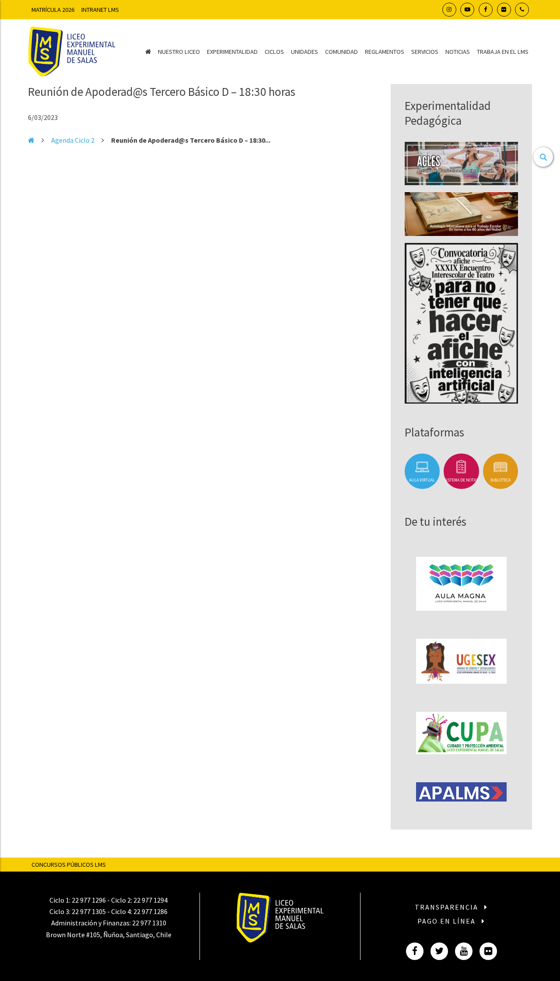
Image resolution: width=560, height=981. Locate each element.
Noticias (457, 52)
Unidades (304, 52)
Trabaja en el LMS (502, 52)
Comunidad (341, 52)
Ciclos (274, 52)
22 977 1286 (150, 911)
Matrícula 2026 (53, 10)
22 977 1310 (149, 922)
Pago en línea (447, 921)
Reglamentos (384, 52)
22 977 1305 (89, 911)
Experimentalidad (232, 52)
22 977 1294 (150, 900)
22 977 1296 (89, 900)
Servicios (424, 52)
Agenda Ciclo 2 (72, 140)
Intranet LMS (100, 10)
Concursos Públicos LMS (69, 864)
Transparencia (447, 907)
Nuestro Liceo (179, 52)
